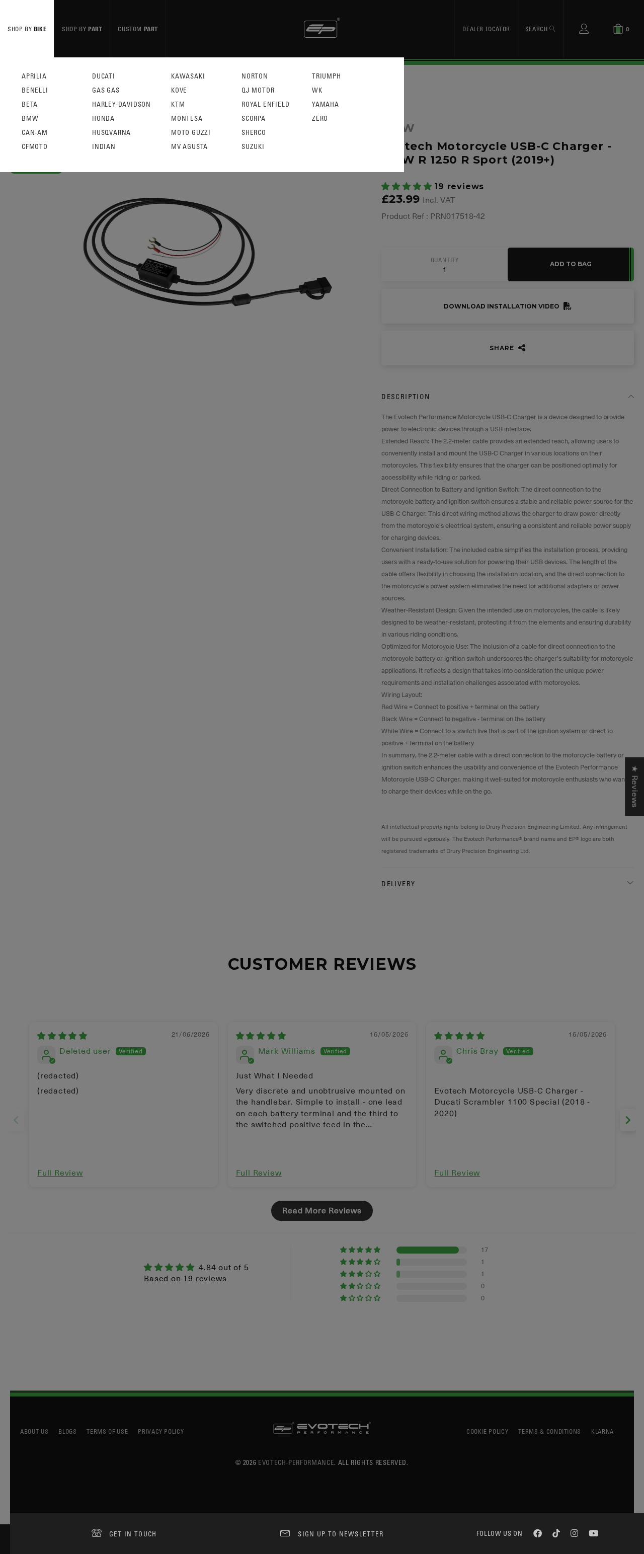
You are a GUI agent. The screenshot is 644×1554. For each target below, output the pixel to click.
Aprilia (34, 76)
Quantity (445, 260)
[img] (62, 1036)
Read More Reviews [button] (322, 1211)
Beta (30, 104)
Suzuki (253, 146)
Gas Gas (106, 90)
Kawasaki (188, 76)
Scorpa (254, 118)
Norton (255, 76)
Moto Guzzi (191, 132)
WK (317, 90)
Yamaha (325, 104)
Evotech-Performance (296, 1462)
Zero (320, 118)
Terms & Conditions (549, 1431)
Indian (104, 146)
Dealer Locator (486, 29)
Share (503, 348)
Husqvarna (111, 132)
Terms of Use (107, 1431)
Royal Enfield (265, 104)
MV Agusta (189, 146)
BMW (30, 118)
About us (34, 1431)
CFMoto (35, 146)
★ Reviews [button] (634, 786)
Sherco (254, 132)
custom (138, 29)
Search (537, 29)
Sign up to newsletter (340, 1533)
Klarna (602, 1431)
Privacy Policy (161, 1431)
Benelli (35, 90)
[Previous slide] (16, 1120)
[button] (407, 187)
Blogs (67, 1431)
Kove (179, 90)
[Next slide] (628, 1120)
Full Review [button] (60, 1173)
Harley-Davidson (121, 104)
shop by (27, 29)
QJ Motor (258, 90)
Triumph (326, 76)
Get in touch (133, 1533)
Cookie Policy (487, 1431)
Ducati (103, 76)
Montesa (187, 118)
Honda (103, 118)
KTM (178, 104)
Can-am (35, 132)
